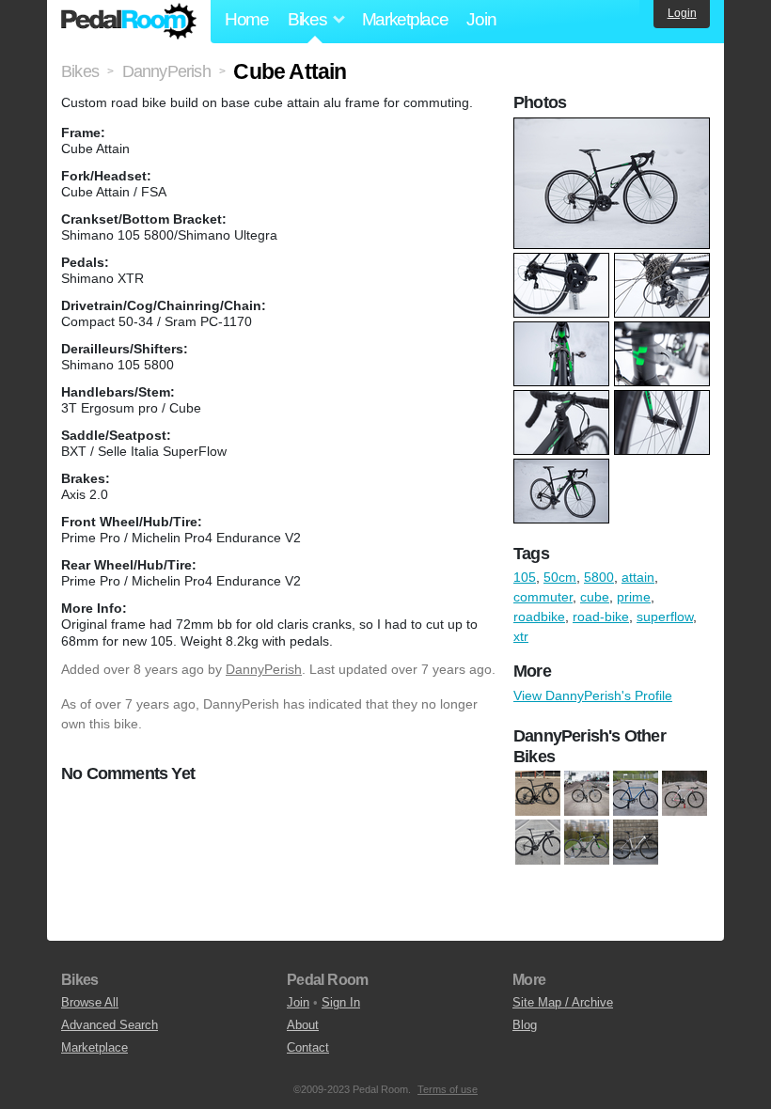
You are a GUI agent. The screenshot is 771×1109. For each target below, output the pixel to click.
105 (524, 577)
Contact (308, 1047)
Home (247, 19)
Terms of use (447, 1089)
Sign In (341, 1002)
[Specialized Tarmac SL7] (537, 794)
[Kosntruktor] (635, 794)
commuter (543, 596)
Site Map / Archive (562, 1002)
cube (594, 596)
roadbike (539, 616)
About (303, 1025)
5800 (599, 577)
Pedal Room (129, 21)
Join (481, 19)
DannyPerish (264, 669)
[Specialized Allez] (586, 843)
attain (638, 577)
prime (634, 596)
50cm (559, 577)
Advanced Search (109, 1025)
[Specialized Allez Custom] (635, 843)
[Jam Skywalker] (586, 794)
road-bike (601, 616)
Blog (524, 1025)
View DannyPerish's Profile (592, 695)
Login (682, 13)
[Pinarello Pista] (684, 794)
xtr (520, 636)
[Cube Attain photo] (614, 126)
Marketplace (405, 19)
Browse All (89, 1002)
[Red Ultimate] (537, 843)
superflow (665, 616)
